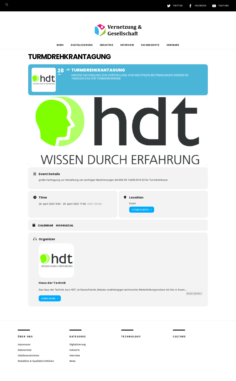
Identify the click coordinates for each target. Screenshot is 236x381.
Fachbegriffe (150, 45)
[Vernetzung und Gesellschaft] (118, 32)
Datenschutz (24, 350)
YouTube (223, 5)
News (60, 45)
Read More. (194, 293)
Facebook (200, 5)
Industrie (107, 45)
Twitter (177, 5)
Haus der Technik (52, 283)
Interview (127, 45)
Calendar (45, 225)
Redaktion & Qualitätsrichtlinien (36, 361)
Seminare (173, 45)
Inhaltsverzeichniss (28, 355)
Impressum (24, 344)
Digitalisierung (82, 45)
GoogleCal (64, 225)
